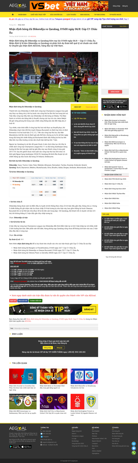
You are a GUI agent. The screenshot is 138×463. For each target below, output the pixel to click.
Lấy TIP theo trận (80, 118)
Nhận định (22, 14)
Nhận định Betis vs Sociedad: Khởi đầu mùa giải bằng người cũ (52, 387)
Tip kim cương (99, 14)
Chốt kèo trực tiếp (38, 14)
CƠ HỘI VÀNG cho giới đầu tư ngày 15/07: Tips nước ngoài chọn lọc (116, 234)
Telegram (46, 436)
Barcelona (95, 446)
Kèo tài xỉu (115, 443)
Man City (94, 433)
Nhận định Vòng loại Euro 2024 (115, 189)
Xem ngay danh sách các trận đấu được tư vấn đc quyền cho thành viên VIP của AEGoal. (54, 295)
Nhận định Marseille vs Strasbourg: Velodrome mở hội (83, 387)
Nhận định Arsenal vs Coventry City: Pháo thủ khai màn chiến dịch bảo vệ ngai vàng (22, 388)
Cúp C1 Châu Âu (79, 244)
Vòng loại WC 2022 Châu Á (80, 446)
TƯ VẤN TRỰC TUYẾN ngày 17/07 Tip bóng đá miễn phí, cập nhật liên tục (115, 220)
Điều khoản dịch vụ (46, 439)
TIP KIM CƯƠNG (80, 113)
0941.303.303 (80, 352)
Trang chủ (12, 25)
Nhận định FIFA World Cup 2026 (115, 179)
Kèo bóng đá (116, 431)
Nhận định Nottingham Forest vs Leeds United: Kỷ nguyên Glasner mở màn (84, 413)
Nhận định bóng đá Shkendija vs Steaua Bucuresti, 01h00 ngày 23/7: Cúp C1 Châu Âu (46, 250)
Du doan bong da (117, 436)
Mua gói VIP (22, 301)
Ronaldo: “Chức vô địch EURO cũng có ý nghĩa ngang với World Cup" (86, 152)
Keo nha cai (115, 441)
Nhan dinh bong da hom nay (120, 446)
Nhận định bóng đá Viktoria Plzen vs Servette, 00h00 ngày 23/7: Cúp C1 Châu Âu (44, 253)
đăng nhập (115, 92)
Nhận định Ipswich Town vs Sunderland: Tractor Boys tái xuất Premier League (116, 168)
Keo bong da (116, 438)
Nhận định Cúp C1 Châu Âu (114, 184)
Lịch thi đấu (71, 14)
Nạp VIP (13, 301)
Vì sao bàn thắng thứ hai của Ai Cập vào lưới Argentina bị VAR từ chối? (86, 144)
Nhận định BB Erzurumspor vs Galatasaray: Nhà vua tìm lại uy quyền (22, 412)
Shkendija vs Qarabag (21, 328)
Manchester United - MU (99, 438)
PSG (93, 448)
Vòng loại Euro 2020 (78, 443)
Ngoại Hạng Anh (77, 431)
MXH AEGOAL (85, 14)
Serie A (74, 433)
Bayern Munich (96, 441)
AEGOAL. (28, 321)
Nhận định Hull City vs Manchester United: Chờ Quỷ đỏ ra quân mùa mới (53, 412)
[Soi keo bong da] (12, 14)
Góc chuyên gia (56, 14)
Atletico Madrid (96, 451)
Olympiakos (95, 453)
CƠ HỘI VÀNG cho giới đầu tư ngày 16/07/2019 (116, 228)
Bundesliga (75, 441)
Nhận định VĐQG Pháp (112, 208)
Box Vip (77, 107)
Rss (55, 445)
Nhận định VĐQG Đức (112, 198)
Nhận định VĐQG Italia (112, 203)
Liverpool (94, 443)
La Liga (74, 438)
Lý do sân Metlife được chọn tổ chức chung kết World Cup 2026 (84, 125)
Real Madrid (95, 431)
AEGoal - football (48, 445)
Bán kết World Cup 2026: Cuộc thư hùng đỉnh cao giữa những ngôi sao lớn (86, 134)
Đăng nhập (116, 6)
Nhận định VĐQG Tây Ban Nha (115, 193)
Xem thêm (123, 26)
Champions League (78, 436)
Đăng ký (125, 6)
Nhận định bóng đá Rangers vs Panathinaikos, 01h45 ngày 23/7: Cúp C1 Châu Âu (44, 248)
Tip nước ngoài (115, 14)
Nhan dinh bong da (117, 433)
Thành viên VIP (91, 107)
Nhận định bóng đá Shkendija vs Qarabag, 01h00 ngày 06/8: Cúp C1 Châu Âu (56, 319)
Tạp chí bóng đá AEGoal (114, 257)
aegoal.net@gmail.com (49, 442)
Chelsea (94, 436)
